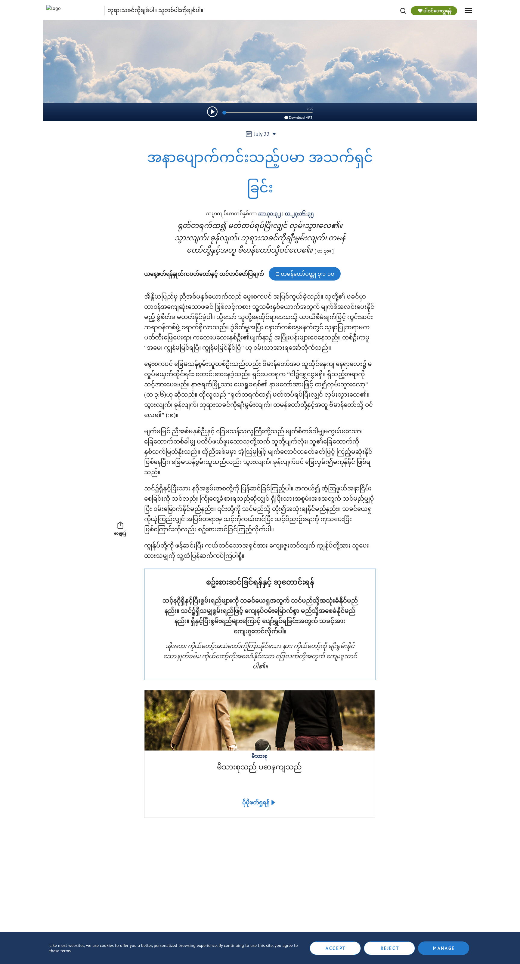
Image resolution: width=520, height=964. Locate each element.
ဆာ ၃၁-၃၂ (269, 213)
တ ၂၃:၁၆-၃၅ (299, 213)
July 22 (262, 133)
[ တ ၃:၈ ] (324, 251)
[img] (403, 11)
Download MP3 (300, 117)
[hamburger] (468, 10)
